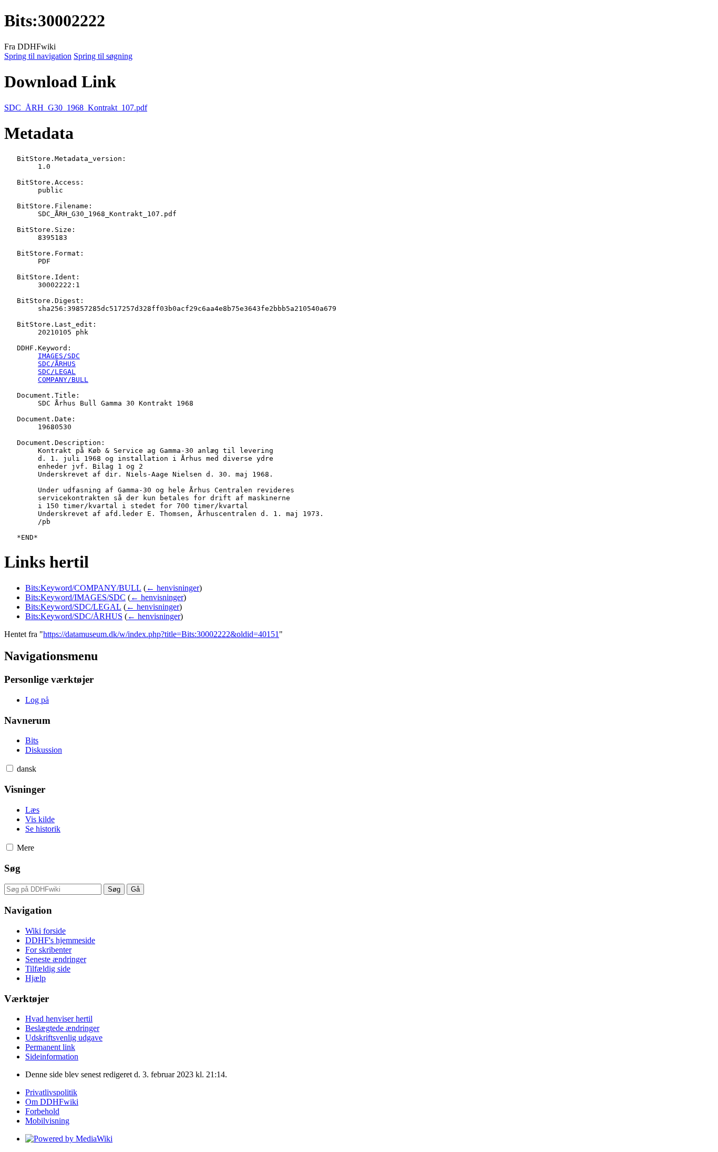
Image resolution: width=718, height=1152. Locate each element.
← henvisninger (172, 587)
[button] (9, 768)
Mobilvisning (47, 1120)
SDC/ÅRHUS (57, 364)
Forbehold (42, 1111)
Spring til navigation (37, 56)
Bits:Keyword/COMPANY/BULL (83, 587)
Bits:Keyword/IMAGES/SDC (75, 597)
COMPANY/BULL (63, 379)
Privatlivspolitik (51, 1092)
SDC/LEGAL (57, 372)
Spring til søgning (103, 56)
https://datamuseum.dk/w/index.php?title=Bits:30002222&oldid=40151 (161, 634)
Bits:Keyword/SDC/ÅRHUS (73, 616)
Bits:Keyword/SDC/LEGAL (73, 606)
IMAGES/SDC (59, 356)
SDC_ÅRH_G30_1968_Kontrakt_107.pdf (75, 107)
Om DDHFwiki (51, 1101)
